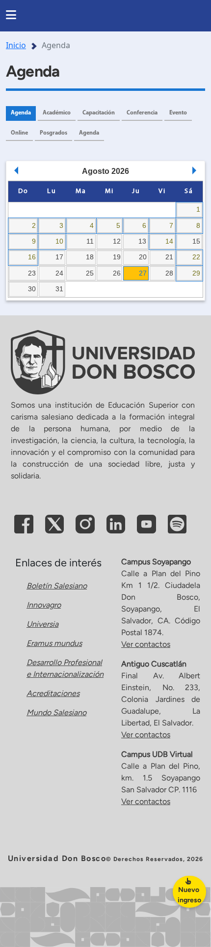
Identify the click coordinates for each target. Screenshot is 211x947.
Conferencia (142, 113)
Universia (42, 624)
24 (59, 273)
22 (196, 257)
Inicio (16, 45)
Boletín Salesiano (56, 585)
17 (59, 257)
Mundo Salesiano (56, 712)
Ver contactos (145, 644)
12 (117, 241)
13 (142, 241)
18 (90, 257)
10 (59, 241)
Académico (57, 113)
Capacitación (98, 113)
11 (90, 241)
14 (169, 241)
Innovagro (43, 605)
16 (32, 257)
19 (117, 257)
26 (117, 273)
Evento (178, 113)
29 (196, 273)
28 (169, 273)
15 (196, 241)
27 (143, 273)
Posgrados (53, 133)
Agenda (21, 113)
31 (59, 289)
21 (169, 257)
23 (32, 273)
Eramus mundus (54, 643)
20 (143, 257)
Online (19, 133)
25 (90, 273)
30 (32, 289)
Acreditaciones (52, 693)
